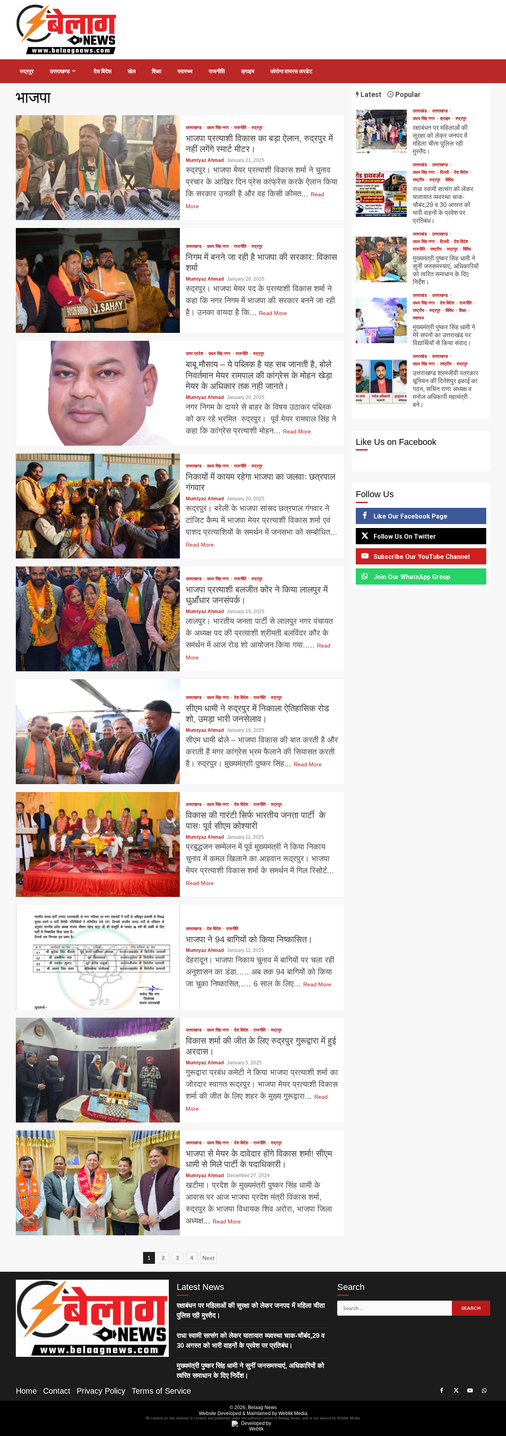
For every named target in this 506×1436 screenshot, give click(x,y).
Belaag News (262, 1407)
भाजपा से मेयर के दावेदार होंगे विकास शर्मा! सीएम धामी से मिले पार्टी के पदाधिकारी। (98, 1182)
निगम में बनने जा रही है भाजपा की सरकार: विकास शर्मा (98, 280)
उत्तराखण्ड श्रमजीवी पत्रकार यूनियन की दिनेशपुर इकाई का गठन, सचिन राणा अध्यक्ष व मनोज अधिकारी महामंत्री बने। (381, 382)
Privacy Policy (101, 1391)
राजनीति (217, 71)
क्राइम (247, 71)
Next (208, 1258)
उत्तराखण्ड (60, 71)
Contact (56, 1391)
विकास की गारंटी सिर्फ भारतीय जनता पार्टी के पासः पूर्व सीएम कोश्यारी (98, 844)
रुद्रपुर (27, 71)
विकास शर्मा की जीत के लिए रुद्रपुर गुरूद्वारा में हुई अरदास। (98, 1070)
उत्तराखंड (420, 111)
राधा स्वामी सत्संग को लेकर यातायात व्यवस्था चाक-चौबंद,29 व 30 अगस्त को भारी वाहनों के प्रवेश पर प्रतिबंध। (381, 194)
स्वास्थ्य (185, 71)
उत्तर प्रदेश (195, 353)
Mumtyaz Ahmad (205, 160)
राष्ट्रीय (419, 180)
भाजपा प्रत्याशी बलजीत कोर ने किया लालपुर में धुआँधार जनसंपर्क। (98, 618)
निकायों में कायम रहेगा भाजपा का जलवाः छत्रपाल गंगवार (98, 506)
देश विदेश (102, 71)
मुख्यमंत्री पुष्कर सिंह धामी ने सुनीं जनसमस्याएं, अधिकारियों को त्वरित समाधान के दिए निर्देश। (381, 259)
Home (26, 1391)
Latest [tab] (370, 94)
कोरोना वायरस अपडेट (291, 71)
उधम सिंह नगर (218, 127)
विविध (450, 180)
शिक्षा (156, 71)
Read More (273, 313)
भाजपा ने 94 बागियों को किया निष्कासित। (98, 957)
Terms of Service (161, 1391)
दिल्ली (445, 172)
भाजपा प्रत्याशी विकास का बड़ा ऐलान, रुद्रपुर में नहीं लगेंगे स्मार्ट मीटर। (98, 167)
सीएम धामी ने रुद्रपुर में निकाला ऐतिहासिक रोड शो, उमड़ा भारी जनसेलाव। (98, 731)
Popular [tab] (407, 94)
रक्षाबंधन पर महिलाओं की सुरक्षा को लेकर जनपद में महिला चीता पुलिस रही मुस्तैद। (381, 132)
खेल (132, 71)
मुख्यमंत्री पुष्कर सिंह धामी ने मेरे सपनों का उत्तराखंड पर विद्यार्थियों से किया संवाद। (381, 320)
